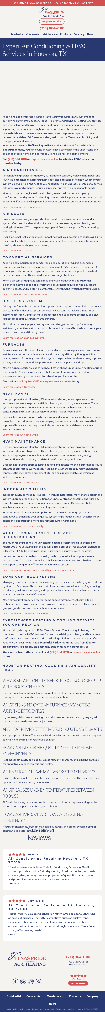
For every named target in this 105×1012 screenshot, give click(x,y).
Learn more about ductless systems (23, 337)
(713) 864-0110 (51, 28)
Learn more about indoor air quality (23, 526)
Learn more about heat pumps (20, 434)
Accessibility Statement (55, 1009)
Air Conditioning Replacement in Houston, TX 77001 (51, 907)
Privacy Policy (37, 1009)
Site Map (71, 1009)
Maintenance (50, 34)
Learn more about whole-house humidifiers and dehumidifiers (38, 570)
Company (79, 34)
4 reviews (81, 979)
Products (65, 34)
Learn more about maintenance (21, 482)
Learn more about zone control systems (26, 613)
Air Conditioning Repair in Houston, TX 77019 (48, 860)
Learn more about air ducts (18, 250)
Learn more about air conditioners (22, 207)
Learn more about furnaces (18, 387)
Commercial (33, 34)
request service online (45, 159)
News (90, 34)
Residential (17, 34)
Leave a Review (78, 983)
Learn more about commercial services (25, 294)
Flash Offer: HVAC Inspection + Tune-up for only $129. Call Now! (52, 3)
